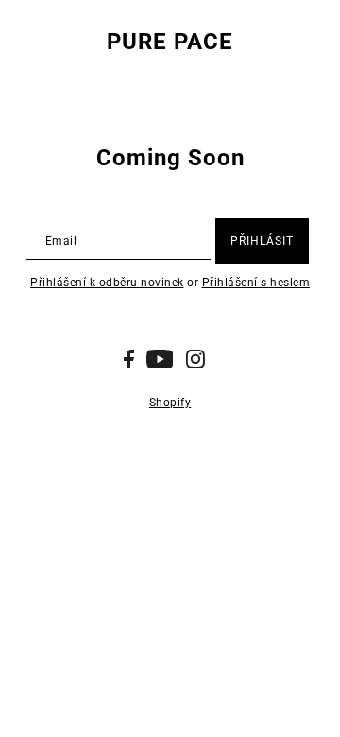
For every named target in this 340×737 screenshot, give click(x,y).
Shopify (170, 402)
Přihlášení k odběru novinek (107, 282)
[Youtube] (160, 359)
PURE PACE (170, 42)
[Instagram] (195, 359)
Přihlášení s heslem (256, 282)
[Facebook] (129, 359)
